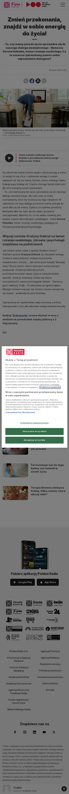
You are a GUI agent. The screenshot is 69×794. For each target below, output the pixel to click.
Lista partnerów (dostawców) (20, 412)
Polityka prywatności (50, 387)
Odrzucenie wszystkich (34, 431)
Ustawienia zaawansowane (34, 423)
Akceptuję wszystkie (34, 440)
